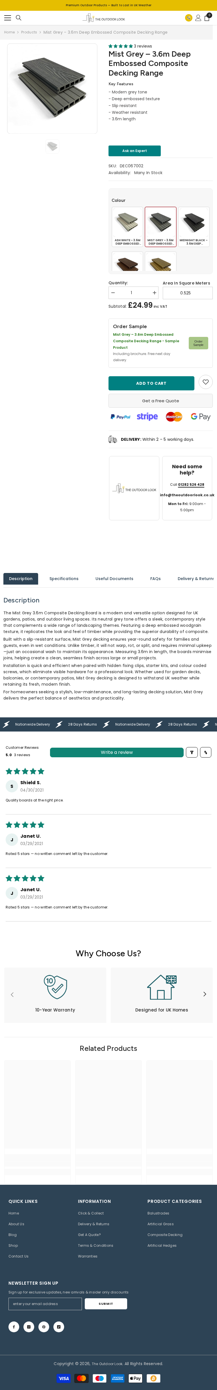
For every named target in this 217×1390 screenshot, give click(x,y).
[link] (206, 382)
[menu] (7, 17)
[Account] (198, 18)
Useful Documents (114, 578)
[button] (121, 46)
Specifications (64, 578)
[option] (52, 88)
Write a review (117, 752)
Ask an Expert (134, 150)
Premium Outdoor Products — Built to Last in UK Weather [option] (108, 5)
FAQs (155, 578)
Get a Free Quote (160, 401)
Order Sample (198, 343)
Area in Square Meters (186, 283)
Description (20, 578)
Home (9, 32)
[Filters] (192, 752)
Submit (106, 1303)
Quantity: (118, 283)
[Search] (18, 17)
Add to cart (152, 383)
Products (29, 32)
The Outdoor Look (107, 1363)
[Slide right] (204, 994)
